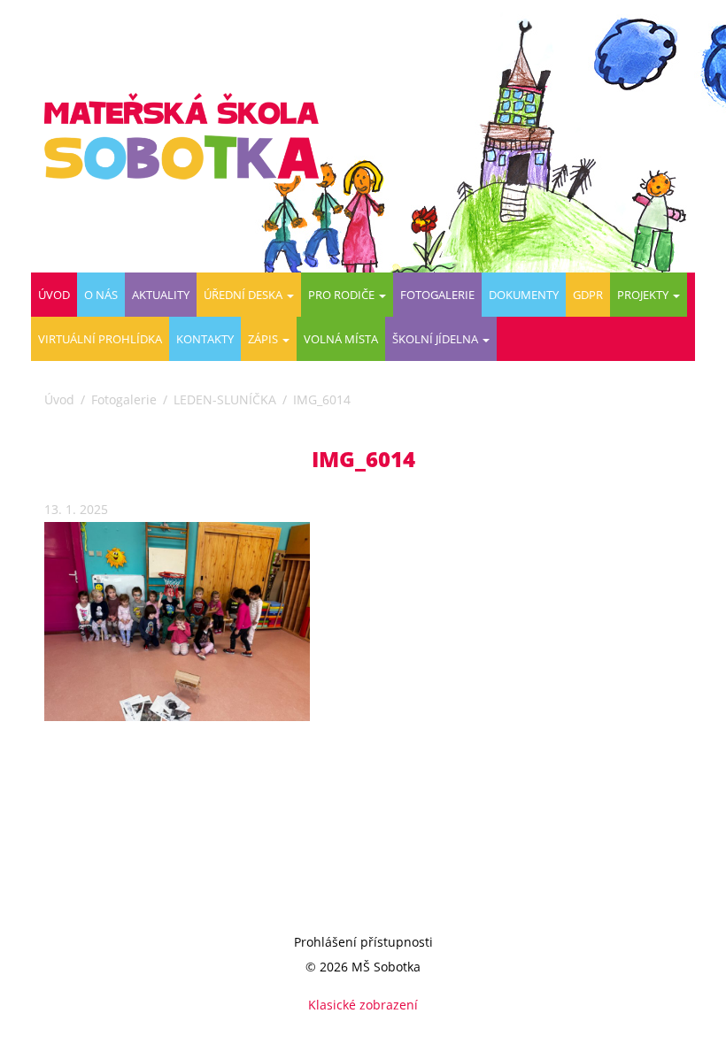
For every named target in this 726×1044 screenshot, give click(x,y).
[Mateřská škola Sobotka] (188, 136)
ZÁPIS (264, 339)
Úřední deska (244, 295)
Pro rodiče (342, 295)
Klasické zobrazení (363, 1004)
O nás (101, 295)
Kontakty (205, 339)
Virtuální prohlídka (100, 339)
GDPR (588, 295)
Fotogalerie (437, 295)
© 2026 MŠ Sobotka (363, 966)
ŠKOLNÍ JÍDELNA (436, 339)
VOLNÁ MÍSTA (341, 339)
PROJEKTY (644, 295)
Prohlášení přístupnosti (363, 941)
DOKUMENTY (524, 295)
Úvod (54, 295)
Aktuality (160, 295)
